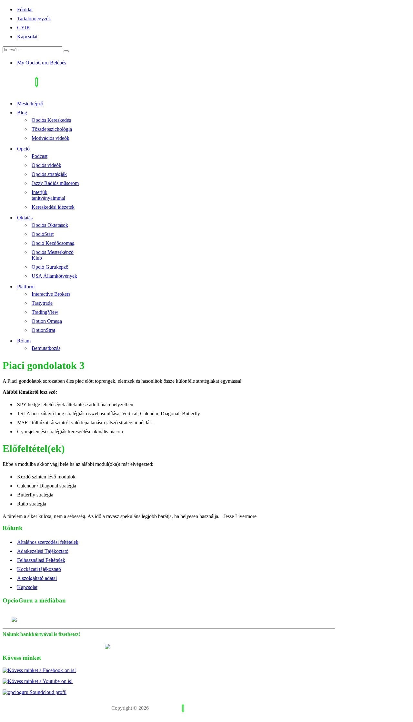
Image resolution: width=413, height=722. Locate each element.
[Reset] (66, 51)
